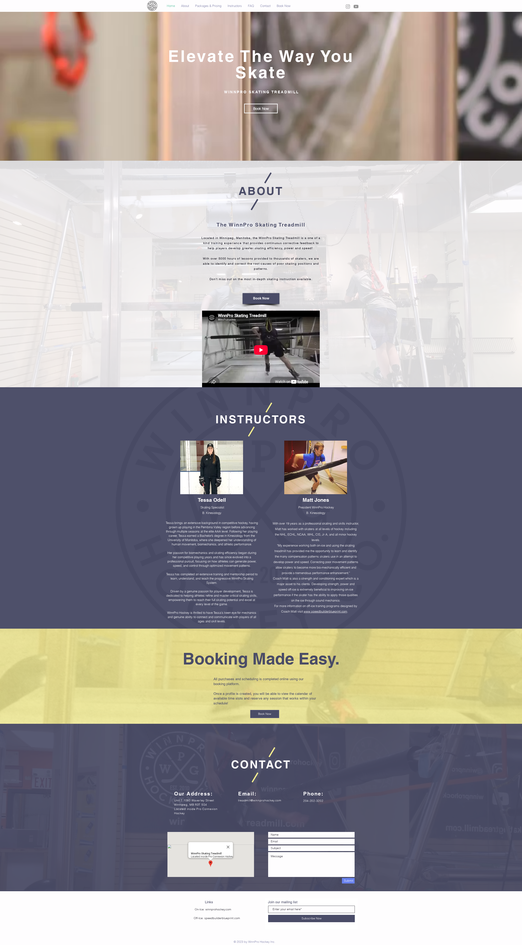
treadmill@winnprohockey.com (259, 800)
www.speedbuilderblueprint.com (325, 611)
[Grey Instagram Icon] (348, 6)
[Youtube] (356, 6)
